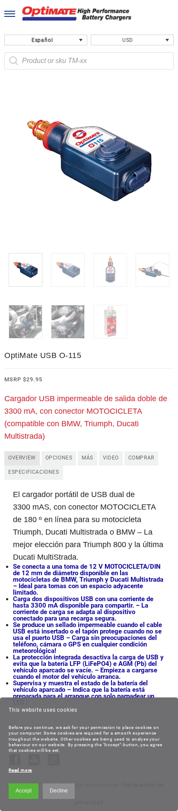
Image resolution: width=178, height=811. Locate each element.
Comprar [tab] (141, 458)
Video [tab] (111, 458)
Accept (24, 791)
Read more (20, 770)
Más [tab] (87, 458)
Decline (59, 791)
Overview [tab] (22, 458)
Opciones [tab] (59, 458)
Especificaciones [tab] (33, 472)
